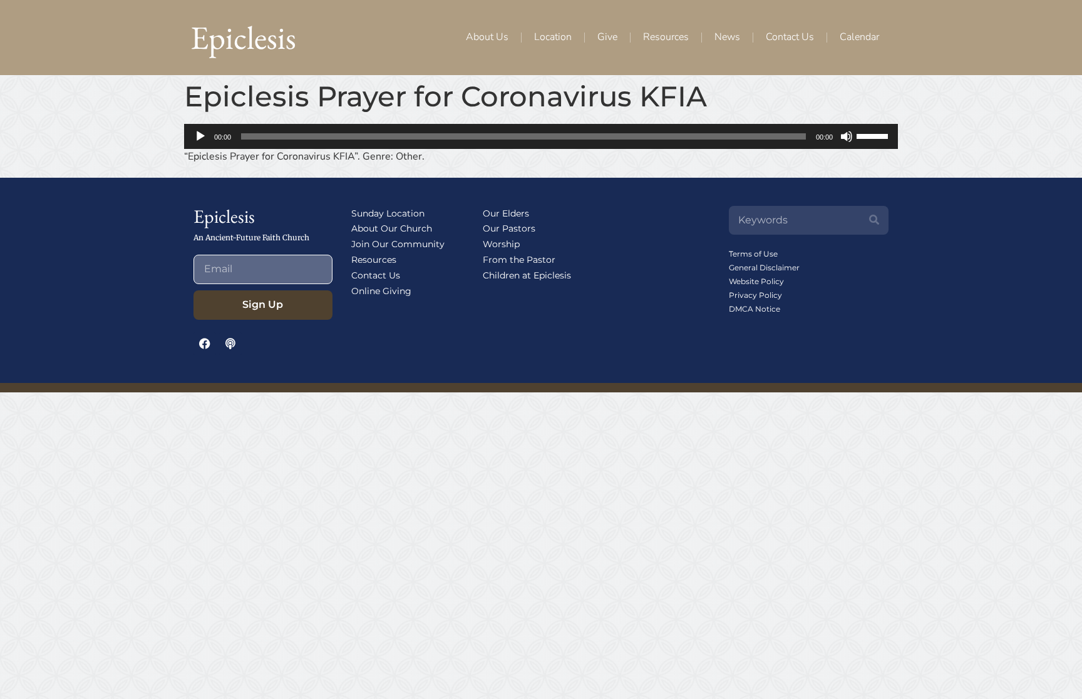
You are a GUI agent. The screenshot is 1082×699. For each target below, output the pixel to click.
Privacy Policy (755, 295)
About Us (487, 37)
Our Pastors (509, 228)
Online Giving (381, 291)
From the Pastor (519, 259)
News (727, 37)
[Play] (200, 136)
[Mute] (846, 136)
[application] (541, 136)
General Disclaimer (764, 267)
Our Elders (506, 213)
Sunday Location (388, 213)
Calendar (859, 37)
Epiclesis (243, 37)
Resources (666, 37)
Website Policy (756, 281)
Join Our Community (398, 244)
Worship (501, 244)
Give (607, 37)
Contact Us (790, 37)
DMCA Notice (754, 309)
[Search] (874, 220)
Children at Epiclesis (527, 275)
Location (553, 37)
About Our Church (391, 228)
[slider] (874, 135)
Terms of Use (753, 253)
